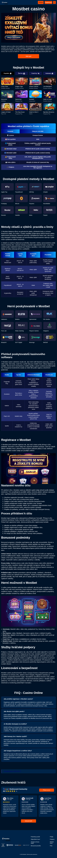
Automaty (48, 73)
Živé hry (20, 73)
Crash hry (34, 73)
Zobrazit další (28, 820)
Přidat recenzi (46, 790)
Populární (6, 73)
